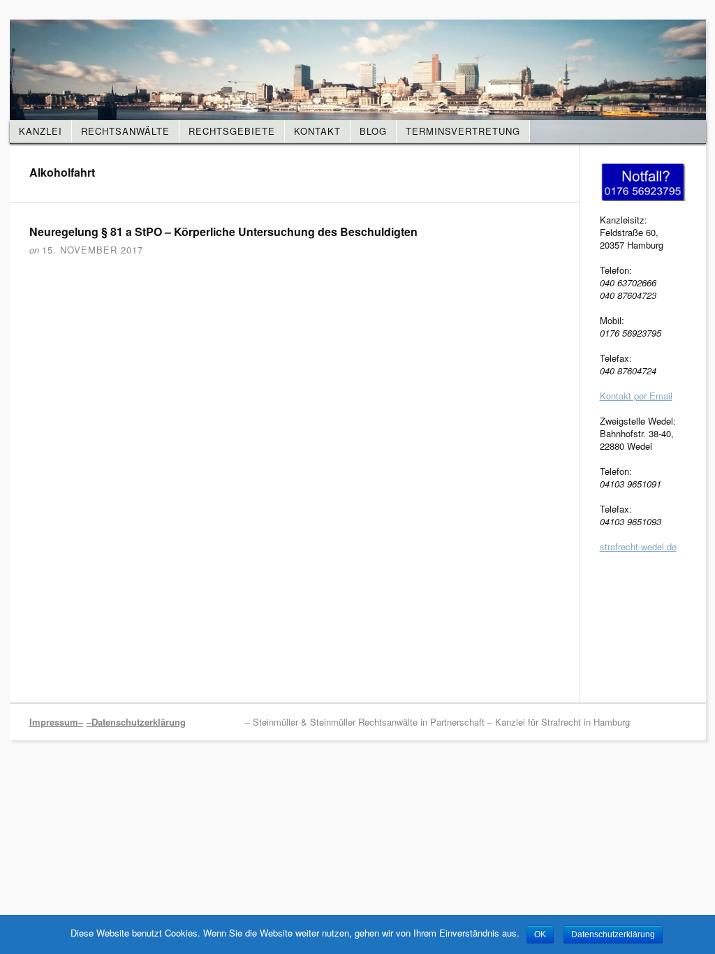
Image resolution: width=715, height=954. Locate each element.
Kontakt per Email (636, 395)
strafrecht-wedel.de (638, 546)
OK (540, 934)
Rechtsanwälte (125, 131)
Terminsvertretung (463, 131)
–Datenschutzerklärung (136, 721)
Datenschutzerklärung (613, 934)
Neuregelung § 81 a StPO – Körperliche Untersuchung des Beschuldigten (223, 231)
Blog (373, 131)
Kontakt (317, 131)
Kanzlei (40, 131)
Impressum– (56, 721)
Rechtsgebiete (232, 131)
